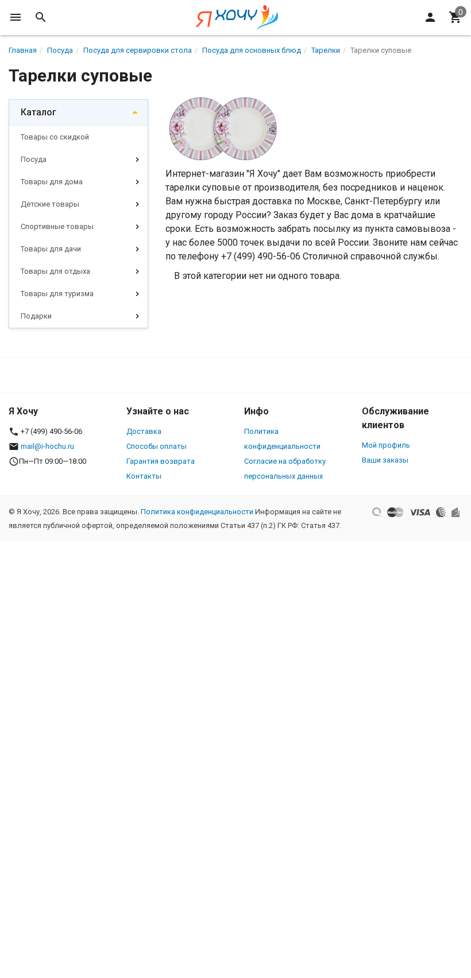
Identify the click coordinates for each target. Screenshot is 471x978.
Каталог (38, 112)
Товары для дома (52, 181)
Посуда (34, 159)
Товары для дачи (51, 248)
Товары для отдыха (55, 271)
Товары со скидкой (55, 137)
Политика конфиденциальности (197, 511)
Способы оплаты (156, 446)
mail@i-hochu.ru (47, 446)
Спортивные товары (57, 226)
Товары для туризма (57, 293)
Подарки (36, 316)
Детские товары (50, 204)
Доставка (143, 431)
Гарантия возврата (160, 461)
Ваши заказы (385, 460)
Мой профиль (386, 445)
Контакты (143, 476)
